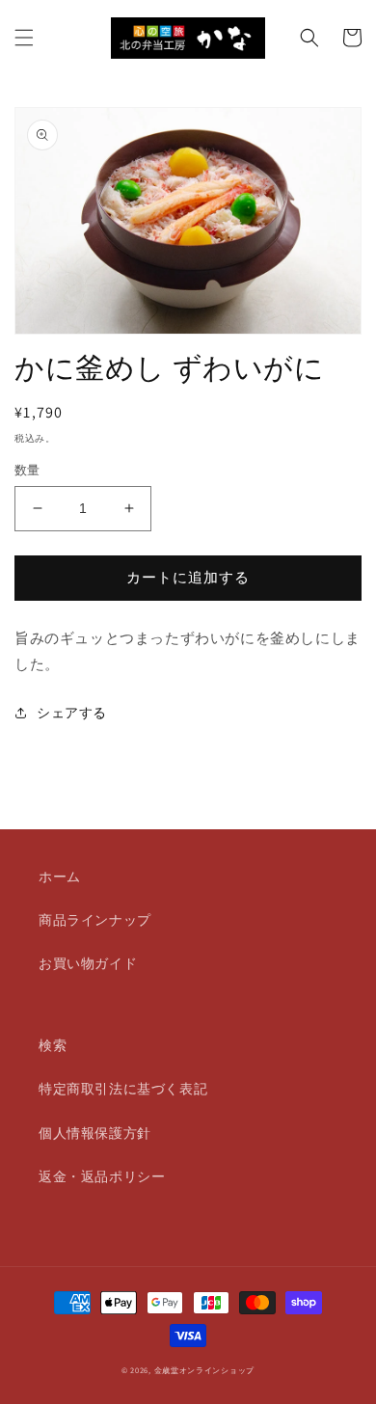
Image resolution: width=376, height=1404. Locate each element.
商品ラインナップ (95, 920)
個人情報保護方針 (95, 1133)
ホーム (60, 876)
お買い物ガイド (88, 963)
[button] (24, 37)
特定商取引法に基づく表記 (123, 1088)
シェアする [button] (72, 712)
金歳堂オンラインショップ (204, 1369)
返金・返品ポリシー (102, 1176)
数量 (27, 470)
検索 (53, 1045)
